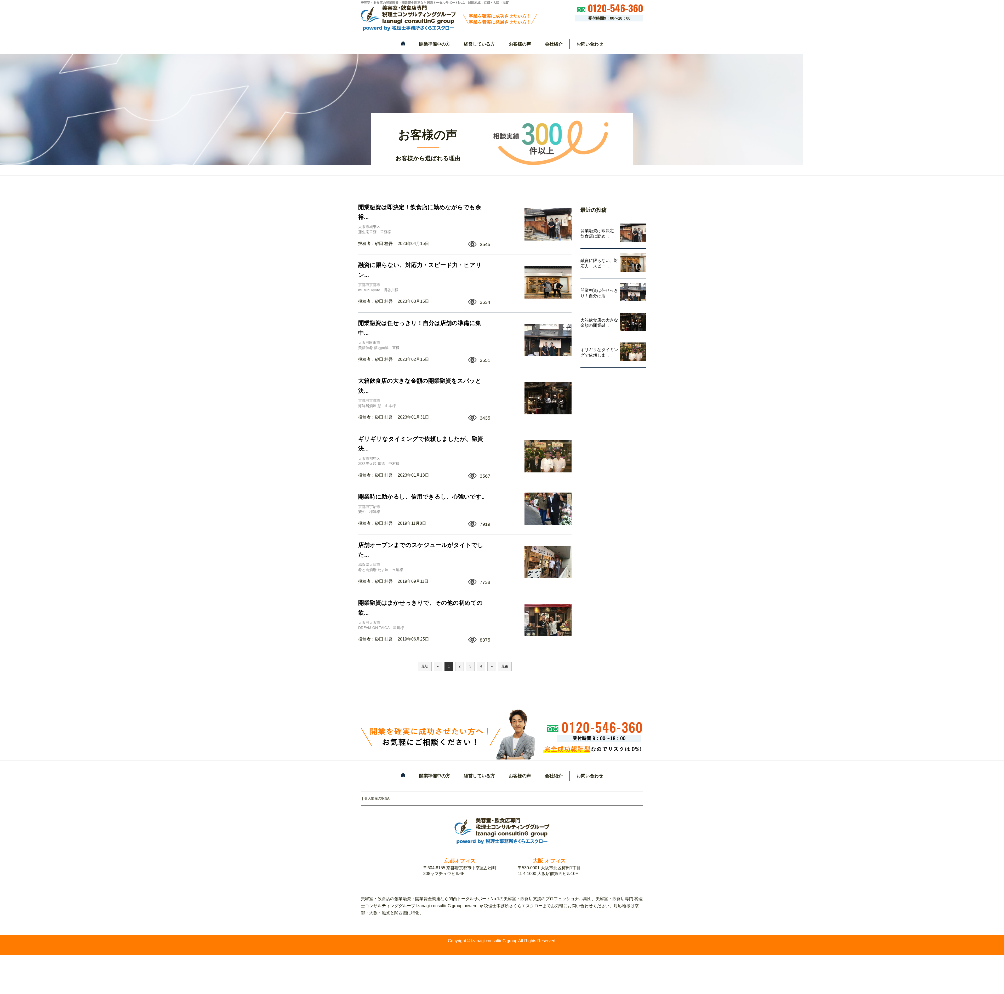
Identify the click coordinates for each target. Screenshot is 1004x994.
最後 (504, 666)
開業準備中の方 (434, 44)
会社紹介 (554, 44)
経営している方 (479, 44)
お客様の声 (520, 44)
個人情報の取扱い (377, 798)
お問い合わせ (590, 44)
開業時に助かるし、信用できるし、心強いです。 (423, 496)
